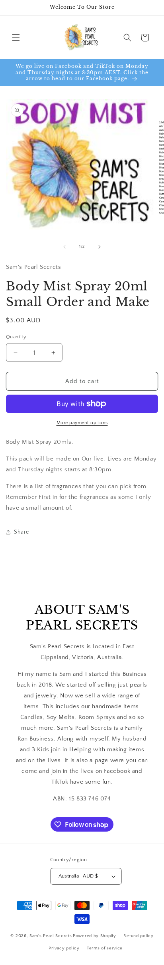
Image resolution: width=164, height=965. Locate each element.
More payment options (82, 422)
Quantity (16, 337)
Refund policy (138, 935)
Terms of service (105, 948)
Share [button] (21, 532)
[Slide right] (99, 247)
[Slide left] (64, 247)
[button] (16, 37)
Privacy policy (64, 948)
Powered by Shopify (94, 935)
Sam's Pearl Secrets (50, 935)
